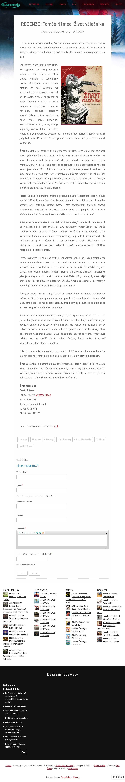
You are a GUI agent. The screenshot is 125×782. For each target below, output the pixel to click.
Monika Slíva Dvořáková (64, 769)
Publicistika (88, 4)
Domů (4, 13)
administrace (73, 772)
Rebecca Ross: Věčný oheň (15, 710)
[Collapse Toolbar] (106, 536)
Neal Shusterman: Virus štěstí (16, 721)
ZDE (56, 426)
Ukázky (118, 4)
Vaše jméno (21, 475)
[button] (19, 536)
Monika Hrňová (61, 31)
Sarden (8, 769)
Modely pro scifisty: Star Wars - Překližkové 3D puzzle (109, 613)
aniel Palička (100, 769)
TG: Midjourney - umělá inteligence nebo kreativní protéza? (108, 629)
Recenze (49, 4)
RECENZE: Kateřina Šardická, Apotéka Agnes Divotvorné (15, 622)
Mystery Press (43, 395)
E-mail (19, 489)
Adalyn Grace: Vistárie (13, 725)
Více (23, 755)
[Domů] (10, 7)
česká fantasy (64, 439)
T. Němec (100, 439)
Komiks (62, 4)
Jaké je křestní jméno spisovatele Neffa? (34, 557)
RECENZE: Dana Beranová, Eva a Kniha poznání (14, 600)
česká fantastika (83, 439)
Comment (21, 532)
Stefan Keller (66, 780)
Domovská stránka (24, 505)
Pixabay (76, 780)
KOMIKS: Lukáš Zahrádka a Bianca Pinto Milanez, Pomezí (78, 619)
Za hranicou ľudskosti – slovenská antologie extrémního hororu (14, 733)
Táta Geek (104, 4)
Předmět (19, 518)
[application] (62, 543)
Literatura (34, 4)
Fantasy (49, 439)
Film (74, 4)
